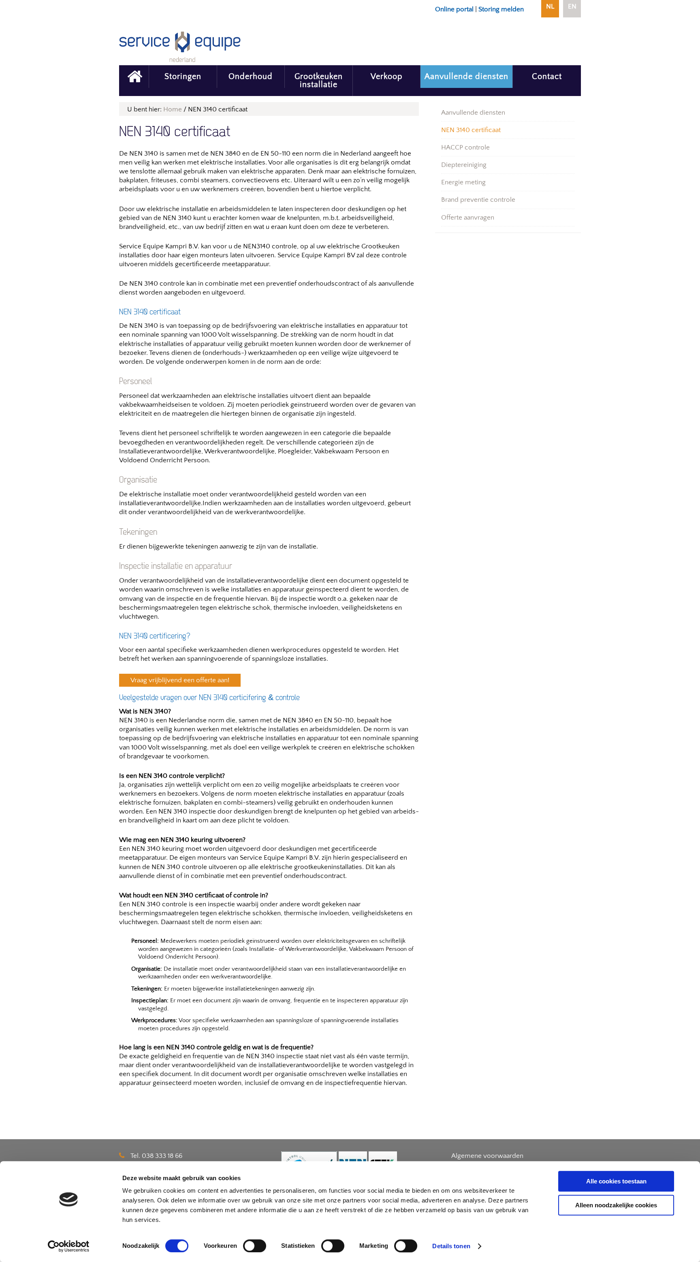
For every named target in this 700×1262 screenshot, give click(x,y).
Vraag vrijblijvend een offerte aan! (179, 680)
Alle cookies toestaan (616, 1181)
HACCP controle (465, 147)
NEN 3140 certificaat (471, 130)
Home (172, 109)
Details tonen (451, 1246)
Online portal (454, 9)
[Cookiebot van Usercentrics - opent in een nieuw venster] (68, 1246)
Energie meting (463, 182)
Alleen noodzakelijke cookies (616, 1205)
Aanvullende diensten (473, 112)
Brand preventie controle (478, 199)
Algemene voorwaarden (487, 1156)
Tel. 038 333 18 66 (156, 1156)
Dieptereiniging (464, 165)
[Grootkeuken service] (134, 76)
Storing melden (501, 9)
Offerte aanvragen (467, 217)
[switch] (254, 1245)
